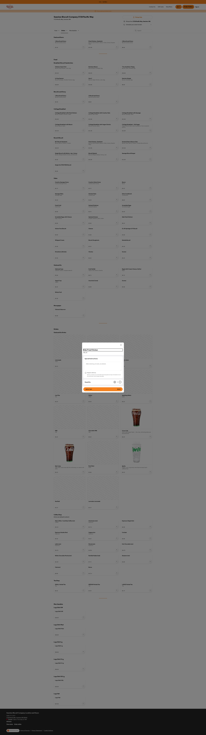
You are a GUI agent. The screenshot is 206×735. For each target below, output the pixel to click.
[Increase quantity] (120, 382)
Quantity (88, 382)
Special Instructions (91, 359)
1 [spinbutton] (117, 382)
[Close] (121, 345)
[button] (103, 389)
